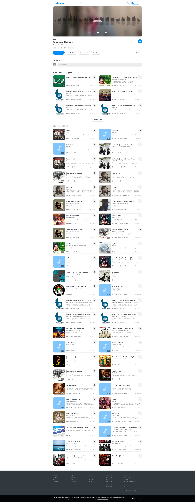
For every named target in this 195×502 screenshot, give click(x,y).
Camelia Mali (135, 134)
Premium (55, 477)
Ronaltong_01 (71, 449)
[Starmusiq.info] (117, 233)
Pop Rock (115, 446)
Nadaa (78, 288)
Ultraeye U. (116, 350)
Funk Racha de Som (117, 431)
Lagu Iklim (124, 393)
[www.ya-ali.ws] (71, 361)
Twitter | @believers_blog (78, 248)
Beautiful (83, 191)
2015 (136, 219)
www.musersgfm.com (124, 446)
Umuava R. (116, 209)
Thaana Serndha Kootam (132, 361)
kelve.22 (116, 435)
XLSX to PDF (109, 486)
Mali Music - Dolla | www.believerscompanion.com (87, 109)
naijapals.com (71, 47)
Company (91, 477)
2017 (132, 149)
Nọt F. (115, 463)
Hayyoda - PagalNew (86, 219)
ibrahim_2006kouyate (72, 350)
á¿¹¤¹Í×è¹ (137, 248)
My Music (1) (79, 237)
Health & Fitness (117, 163)
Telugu (69, 177)
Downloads (78, 209)
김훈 (69, 379)
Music (79, 449)
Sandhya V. (70, 223)
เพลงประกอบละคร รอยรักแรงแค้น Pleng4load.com (78, 460)
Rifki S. (115, 449)
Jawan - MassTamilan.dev (83, 332)
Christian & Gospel (71, 134)
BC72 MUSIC (125, 152)
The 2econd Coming (83, 134)
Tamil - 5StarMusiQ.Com (118, 361)
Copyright (91, 481)
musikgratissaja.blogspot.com (81, 417)
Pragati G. (116, 266)
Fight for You (130, 177)
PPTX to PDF (109, 479)
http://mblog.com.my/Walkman (127, 417)
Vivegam (125, 233)
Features (73, 483)
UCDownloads (124, 237)
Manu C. (70, 435)
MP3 (55, 47)
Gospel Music (116, 205)
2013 (132, 446)
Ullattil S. (70, 336)
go (90, 149)
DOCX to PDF (109, 481)
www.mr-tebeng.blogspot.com (124, 134)
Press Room (56, 481)
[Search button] (128, 3)
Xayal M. (70, 364)
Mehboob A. (117, 336)
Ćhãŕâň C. (70, 181)
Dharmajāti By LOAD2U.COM (78, 446)
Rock (114, 248)
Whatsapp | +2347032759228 (79, 304)
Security (126, 483)
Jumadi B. (116, 393)
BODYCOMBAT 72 (125, 149)
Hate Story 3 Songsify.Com (127, 219)
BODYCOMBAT (116, 149)
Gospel (130, 81)
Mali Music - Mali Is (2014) (126, 181)
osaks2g (116, 280)
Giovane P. (116, 181)
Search (54, 479)
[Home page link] (60, 3)
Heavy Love (129, 191)
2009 (90, 134)
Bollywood (116, 262)
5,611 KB (60, 47)
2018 (87, 248)
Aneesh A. (116, 223)
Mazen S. (70, 266)
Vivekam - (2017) (76, 177)
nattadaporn (117, 167)
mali (65, 47)
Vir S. (115, 364)
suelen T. (70, 209)
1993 (91, 417)
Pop (114, 290)
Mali (119, 248)
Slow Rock (70, 417)
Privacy (126, 479)
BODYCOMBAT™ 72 (127, 163)
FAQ (72, 479)
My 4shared (66, 44)
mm (78, 223)
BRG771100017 (75, 149)
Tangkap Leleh (127, 421)
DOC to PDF (109, 477)
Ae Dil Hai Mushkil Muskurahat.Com (128, 375)
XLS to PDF (109, 483)
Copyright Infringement (129, 481)
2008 (126, 347)
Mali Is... (119, 177)
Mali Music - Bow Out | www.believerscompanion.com (133, 109)
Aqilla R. (70, 421)
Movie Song (70, 389)
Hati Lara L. (70, 407)
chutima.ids (116, 251)
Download (123, 379)
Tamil (68, 219)
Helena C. (70, 195)
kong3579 (116, 152)
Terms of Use (127, 477)
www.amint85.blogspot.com (128, 460)
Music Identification (129, 485)
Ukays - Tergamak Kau (88, 403)
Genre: (69, 205)
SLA (125, 486)
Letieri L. (70, 152)
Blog (54, 483)
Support (73, 477)
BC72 (124, 167)
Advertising (91, 479)
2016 (138, 375)
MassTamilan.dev (71, 332)
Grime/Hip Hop (116, 276)
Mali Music (69, 95)
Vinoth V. (116, 237)
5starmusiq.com (123, 364)
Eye (130, 389)
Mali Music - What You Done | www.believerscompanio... (87, 95)
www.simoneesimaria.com (73, 430)
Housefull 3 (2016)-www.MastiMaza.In (131, 332)
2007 (123, 248)
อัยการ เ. (70, 463)
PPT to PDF (109, 485)
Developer (91, 483)
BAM (69, 138)
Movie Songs (116, 219)
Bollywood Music (117, 332)
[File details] (59, 81)
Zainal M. (116, 138)
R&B (114, 177)
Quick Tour (73, 481)
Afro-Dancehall (71, 288)
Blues (114, 134)
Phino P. (116, 379)
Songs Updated (125, 266)
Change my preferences (103, 499)
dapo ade (57, 44)
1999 (137, 417)
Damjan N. (116, 294)
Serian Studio (120, 347)
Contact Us (73, 485)
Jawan (73, 219)
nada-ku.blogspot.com (122, 389)
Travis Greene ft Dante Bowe (120, 81)
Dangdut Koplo (116, 460)
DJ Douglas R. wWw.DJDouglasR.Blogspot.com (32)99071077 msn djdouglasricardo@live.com (131, 431)
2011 (82, 149)
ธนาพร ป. (70, 237)
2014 (124, 177)
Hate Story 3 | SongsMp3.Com (127, 262)
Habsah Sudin (117, 421)
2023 (78, 219)
